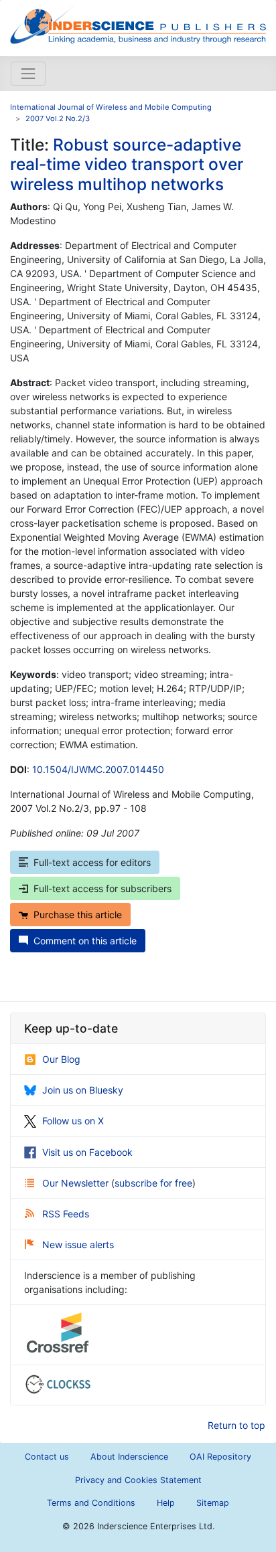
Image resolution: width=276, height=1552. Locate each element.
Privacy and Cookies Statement (138, 1480)
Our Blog (61, 1059)
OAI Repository (220, 1457)
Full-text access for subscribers (102, 888)
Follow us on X (73, 1120)
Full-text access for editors (92, 862)
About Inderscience (129, 1457)
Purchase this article (77, 914)
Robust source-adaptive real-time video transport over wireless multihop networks (126, 164)
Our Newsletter (76, 1183)
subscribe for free (153, 1183)
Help (166, 1503)
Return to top (236, 1425)
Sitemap (212, 1503)
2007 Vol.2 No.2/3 (57, 118)
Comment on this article (85, 940)
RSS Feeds (65, 1213)
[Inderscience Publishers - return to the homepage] (138, 23)
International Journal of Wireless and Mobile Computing (111, 107)
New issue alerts (78, 1244)
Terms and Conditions (91, 1503)
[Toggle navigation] (28, 74)
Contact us (47, 1457)
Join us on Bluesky (82, 1090)
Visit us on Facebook (87, 1152)
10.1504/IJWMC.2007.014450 (98, 769)
